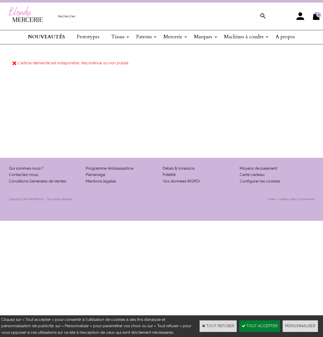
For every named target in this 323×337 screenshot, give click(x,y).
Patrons (144, 37)
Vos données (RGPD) (181, 181)
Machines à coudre (244, 37)
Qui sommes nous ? (26, 168)
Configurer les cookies (260, 181)
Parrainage (95, 174)
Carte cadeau (252, 174)
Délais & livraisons (179, 168)
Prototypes (88, 37)
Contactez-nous (23, 174)
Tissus (117, 37)
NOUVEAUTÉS (46, 37)
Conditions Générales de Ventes (37, 181)
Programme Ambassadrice (109, 168)
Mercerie (173, 37)
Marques (203, 37)
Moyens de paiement (258, 168)
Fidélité (169, 174)
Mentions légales (101, 181)
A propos (285, 37)
